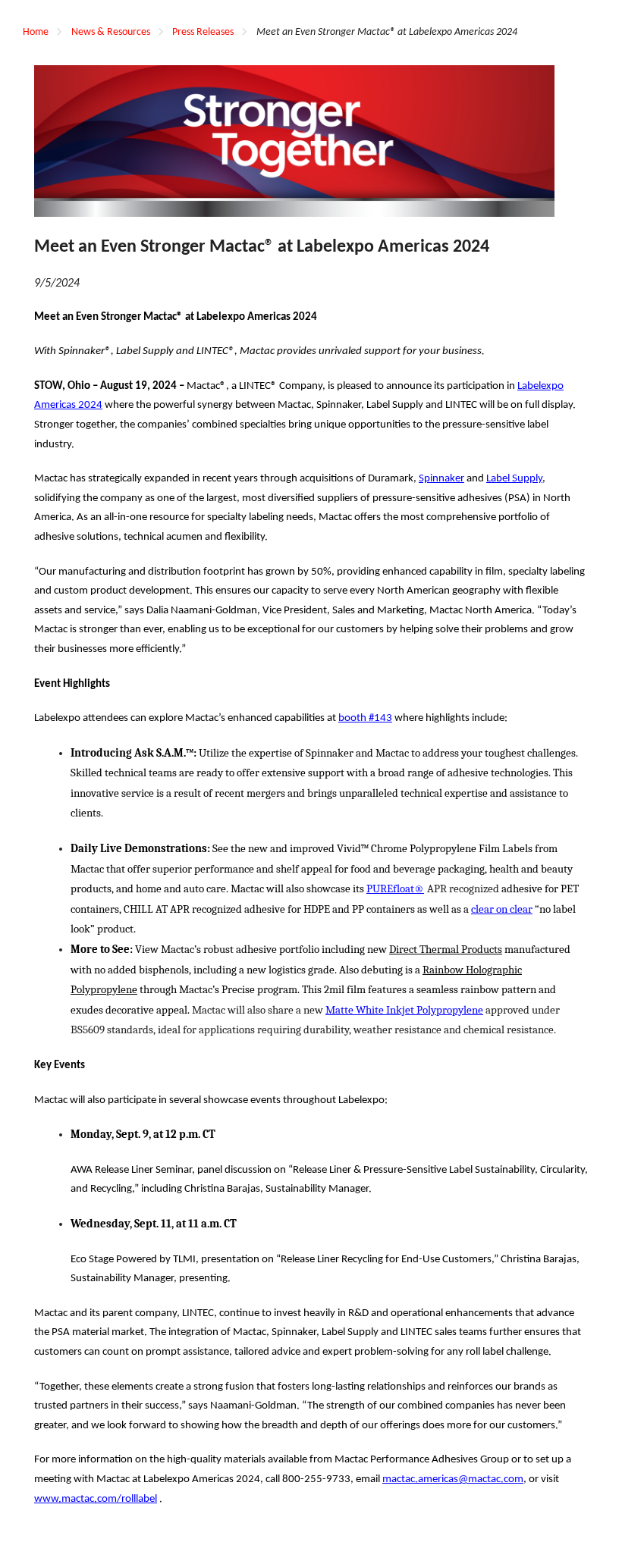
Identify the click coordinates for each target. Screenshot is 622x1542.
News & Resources (110, 32)
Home (36, 32)
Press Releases (203, 32)
